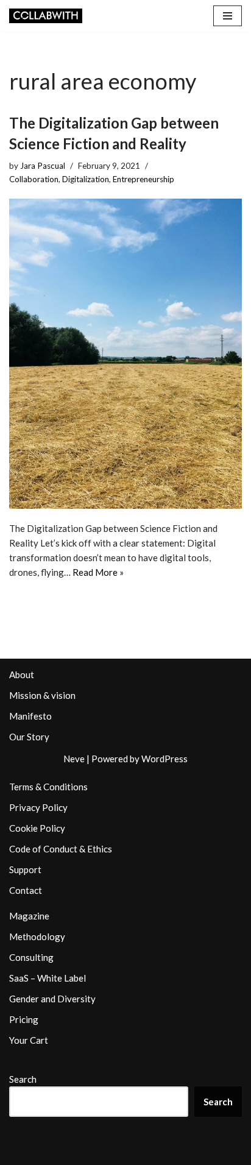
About (21, 674)
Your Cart (28, 1040)
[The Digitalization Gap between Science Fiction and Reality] (125, 354)
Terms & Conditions (48, 786)
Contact (25, 890)
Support (25, 869)
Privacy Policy (38, 807)
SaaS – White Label (47, 977)
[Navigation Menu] (227, 15)
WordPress (164, 758)
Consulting (31, 957)
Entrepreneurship (143, 179)
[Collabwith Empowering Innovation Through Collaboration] (45, 16)
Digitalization (85, 179)
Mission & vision (42, 695)
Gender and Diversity (52, 998)
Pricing (23, 1019)
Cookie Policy (37, 828)
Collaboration (33, 179)
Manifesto (30, 715)
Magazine (29, 915)
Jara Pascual (42, 166)
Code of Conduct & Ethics (60, 848)
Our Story (29, 736)
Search (23, 1079)
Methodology (37, 936)
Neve (74, 758)
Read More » (98, 572)
